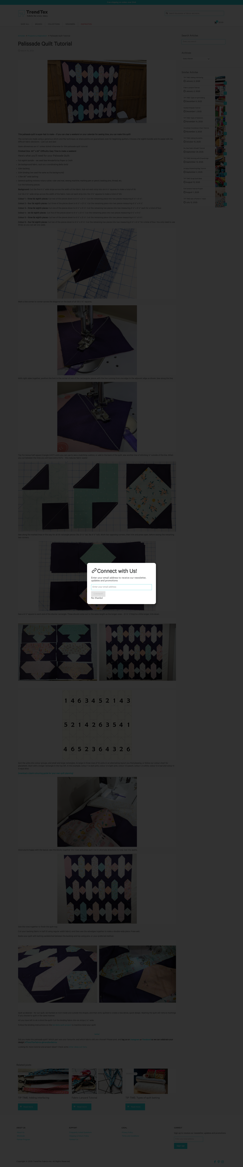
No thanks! (97, 598)
